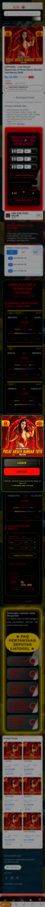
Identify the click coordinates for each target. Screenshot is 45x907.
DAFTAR (22, 471)
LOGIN (22, 462)
